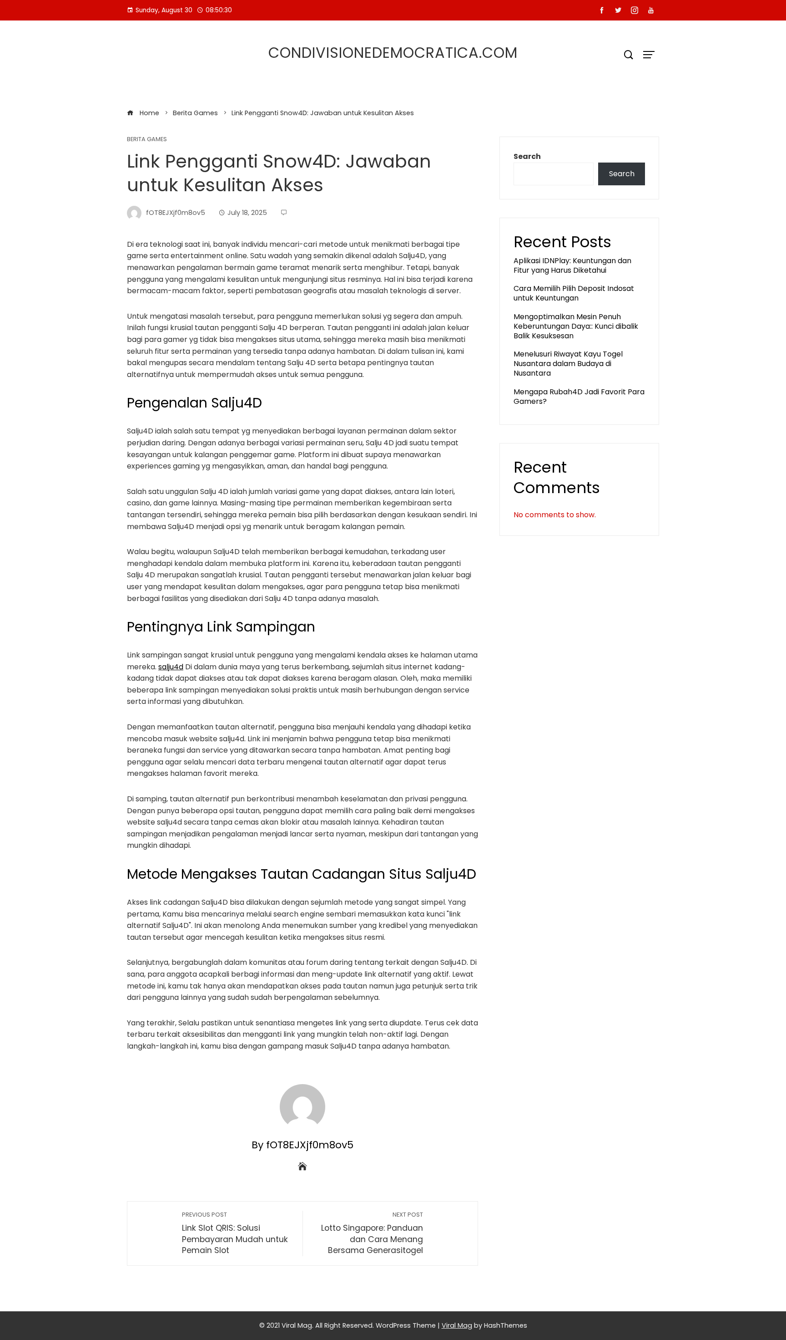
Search (527, 156)
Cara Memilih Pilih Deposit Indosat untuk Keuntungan (574, 293)
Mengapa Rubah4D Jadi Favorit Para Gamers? (579, 397)
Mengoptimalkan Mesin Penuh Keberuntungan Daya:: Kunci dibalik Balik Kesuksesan (576, 326)
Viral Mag (457, 1325)
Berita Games (147, 140)
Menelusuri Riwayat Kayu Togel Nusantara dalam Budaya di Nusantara (568, 363)
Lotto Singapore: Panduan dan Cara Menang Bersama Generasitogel (372, 1233)
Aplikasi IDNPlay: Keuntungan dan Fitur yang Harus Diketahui (572, 265)
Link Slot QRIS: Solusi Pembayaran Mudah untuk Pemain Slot (235, 1233)
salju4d (170, 667)
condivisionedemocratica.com (393, 52)
